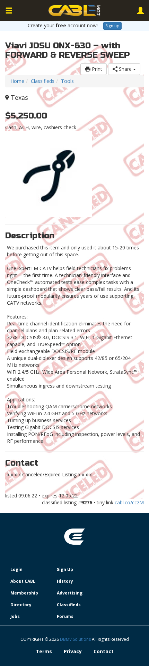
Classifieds (42, 81)
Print (96, 69)
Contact (104, 651)
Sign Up (65, 569)
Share (125, 69)
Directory (21, 605)
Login (16, 569)
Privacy (73, 651)
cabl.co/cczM (129, 502)
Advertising (69, 593)
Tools (67, 81)
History (65, 581)
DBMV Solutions (76, 639)
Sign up (112, 26)
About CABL (22, 581)
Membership (24, 593)
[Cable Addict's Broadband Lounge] (74, 10)
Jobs (15, 616)
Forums (65, 616)
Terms (44, 651)
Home (17, 81)
